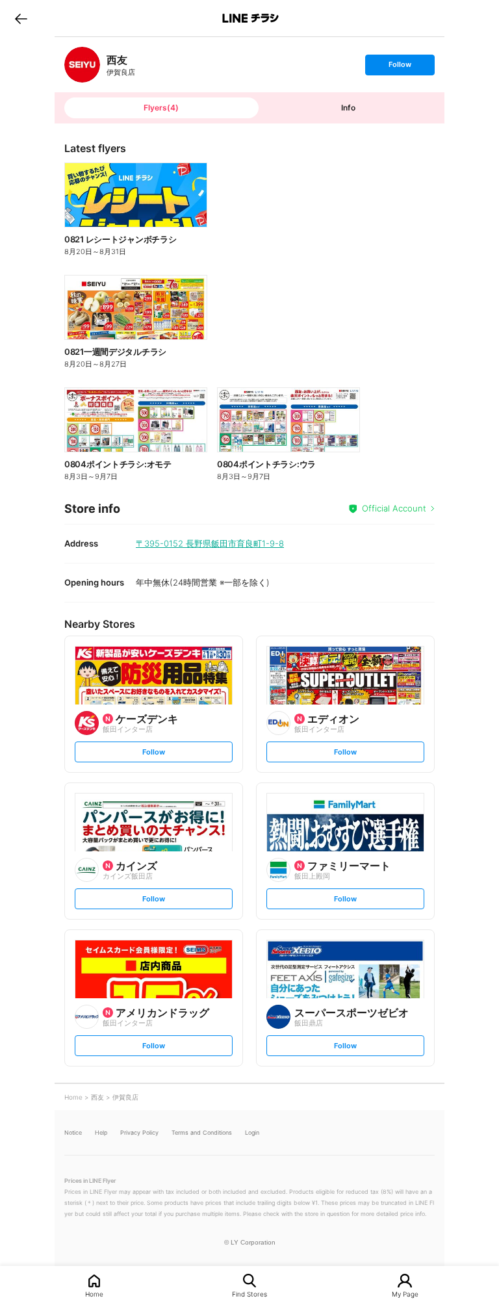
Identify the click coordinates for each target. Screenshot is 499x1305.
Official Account (394, 508)
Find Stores (249, 1293)
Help (101, 1132)
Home (94, 1293)
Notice (73, 1132)
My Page (405, 1293)
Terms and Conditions (202, 1132)
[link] (82, 65)
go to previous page (21, 18)
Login (252, 1132)
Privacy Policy (139, 1132)
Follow (399, 67)
